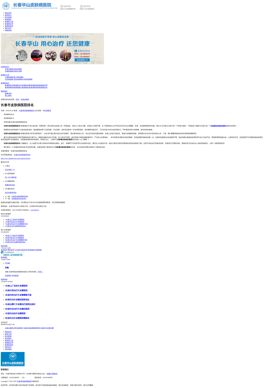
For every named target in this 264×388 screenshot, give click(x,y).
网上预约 (8, 95)
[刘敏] (7, 263)
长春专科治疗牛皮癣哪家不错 (17, 224)
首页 (17, 99)
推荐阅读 (4, 279)
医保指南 (31, 250)
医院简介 (8, 15)
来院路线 (8, 349)
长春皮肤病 (9, 69)
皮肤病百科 (5, 67)
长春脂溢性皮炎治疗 (19, 198)
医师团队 (8, 19)
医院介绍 (8, 334)
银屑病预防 (9, 87)
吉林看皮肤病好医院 (218, 126)
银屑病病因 (35, 85)
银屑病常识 (9, 85)
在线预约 (8, 275)
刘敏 (7, 267)
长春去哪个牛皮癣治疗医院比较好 (20, 304)
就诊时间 (24, 250)
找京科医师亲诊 (10, 192)
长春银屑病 (9, 71)
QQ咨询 (18, 250)
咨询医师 (47, 110)
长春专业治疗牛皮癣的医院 (17, 309)
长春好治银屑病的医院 (32, 328)
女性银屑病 (9, 79)
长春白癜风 (18, 69)
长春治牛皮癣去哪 (47, 328)
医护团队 (8, 338)
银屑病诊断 (26, 85)
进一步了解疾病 (10, 177)
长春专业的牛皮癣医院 (16, 313)
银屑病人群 (9, 21)
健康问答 (8, 93)
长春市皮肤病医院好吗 (20, 196)
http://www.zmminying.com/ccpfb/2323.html (15, 158)
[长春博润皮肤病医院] (30, 10)
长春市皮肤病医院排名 (22, 155)
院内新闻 (8, 17)
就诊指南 (4, 246)
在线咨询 (4, 250)
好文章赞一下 (10, 170)
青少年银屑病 (18, 77)
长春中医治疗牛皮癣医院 (15, 222)
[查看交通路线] (52, 374)
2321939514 (35, 210)
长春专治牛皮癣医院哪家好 (17, 318)
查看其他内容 (10, 185)
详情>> (40, 272)
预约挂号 (8, 28)
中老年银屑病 (27, 79)
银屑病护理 (43, 85)
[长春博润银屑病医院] (52, 63)
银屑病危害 (35, 87)
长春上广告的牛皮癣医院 (15, 219)
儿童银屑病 (9, 77)
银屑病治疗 (18, 85)
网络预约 (4, 91)
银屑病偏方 (18, 87)
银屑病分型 (9, 24)
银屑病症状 (43, 87)
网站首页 (8, 13)
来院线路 (38, 250)
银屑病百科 (9, 26)
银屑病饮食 (26, 87)
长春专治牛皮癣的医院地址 (16, 226)
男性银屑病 (18, 79)
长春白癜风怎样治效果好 (14, 328)
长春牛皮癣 (18, 71)
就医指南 (8, 30)
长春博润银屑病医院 (26, 110)
